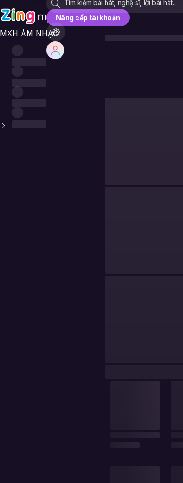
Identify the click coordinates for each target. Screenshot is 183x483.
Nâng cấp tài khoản (88, 18)
